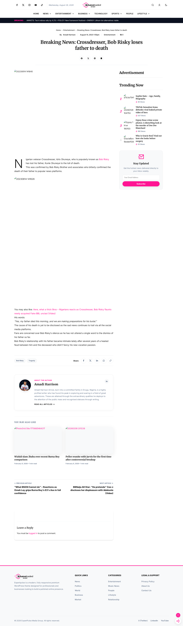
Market (78, 599)
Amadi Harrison (69, 35)
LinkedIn (154, 621)
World (77, 590)
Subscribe (141, 184)
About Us (145, 586)
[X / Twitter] (90, 360)
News (77, 581)
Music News (113, 586)
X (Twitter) (143, 621)
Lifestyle (112, 595)
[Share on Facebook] (81, 58)
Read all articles (43, 404)
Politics (78, 586)
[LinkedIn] (97, 360)
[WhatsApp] (104, 360)
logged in (33, 533)
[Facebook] (83, 360)
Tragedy (32, 361)
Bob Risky (104, 159)
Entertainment (69, 30)
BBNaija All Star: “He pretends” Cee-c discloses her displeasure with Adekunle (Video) (91, 490)
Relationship (113, 599)
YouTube (165, 621)
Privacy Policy (147, 581)
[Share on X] (88, 58)
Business (79, 595)
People (111, 590)
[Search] (152, 5)
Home (58, 30)
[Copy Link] (94, 58)
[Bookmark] (101, 58)
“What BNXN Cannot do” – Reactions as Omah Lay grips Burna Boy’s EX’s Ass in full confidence (37, 490)
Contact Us (146, 590)
